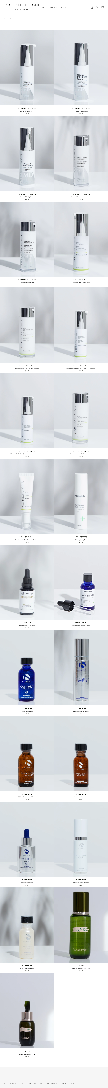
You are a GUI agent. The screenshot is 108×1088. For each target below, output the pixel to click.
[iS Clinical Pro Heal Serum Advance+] (27, 753)
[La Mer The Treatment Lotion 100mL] (81, 925)
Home (5, 19)
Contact (64, 1083)
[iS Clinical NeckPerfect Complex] (81, 667)
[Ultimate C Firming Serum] (27, 153)
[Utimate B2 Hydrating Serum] (81, 67)
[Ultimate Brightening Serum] (27, 67)
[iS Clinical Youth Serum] (27, 839)
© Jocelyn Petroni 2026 (10, 1083)
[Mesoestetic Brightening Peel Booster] (81, 496)
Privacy (42, 1083)
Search (22, 1083)
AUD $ (7, 1077)
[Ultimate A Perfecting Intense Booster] (81, 153)
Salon (29, 1083)
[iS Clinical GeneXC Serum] (27, 667)
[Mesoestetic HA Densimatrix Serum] (81, 582)
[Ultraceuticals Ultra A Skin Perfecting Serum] (81, 410)
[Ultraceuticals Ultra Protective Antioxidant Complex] (27, 496)
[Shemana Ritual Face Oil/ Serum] (27, 582)
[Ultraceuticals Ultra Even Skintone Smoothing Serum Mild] (81, 325)
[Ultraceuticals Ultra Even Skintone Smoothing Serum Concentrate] (27, 410)
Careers (72, 1083)
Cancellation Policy (53, 1083)
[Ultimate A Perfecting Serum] (27, 239)
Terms (35, 1083)
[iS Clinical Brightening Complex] (81, 839)
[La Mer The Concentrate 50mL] (27, 1010)
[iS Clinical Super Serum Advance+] (81, 753)
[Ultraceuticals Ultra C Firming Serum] (81, 239)
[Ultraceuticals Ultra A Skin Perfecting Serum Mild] (27, 325)
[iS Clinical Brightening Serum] (27, 925)
